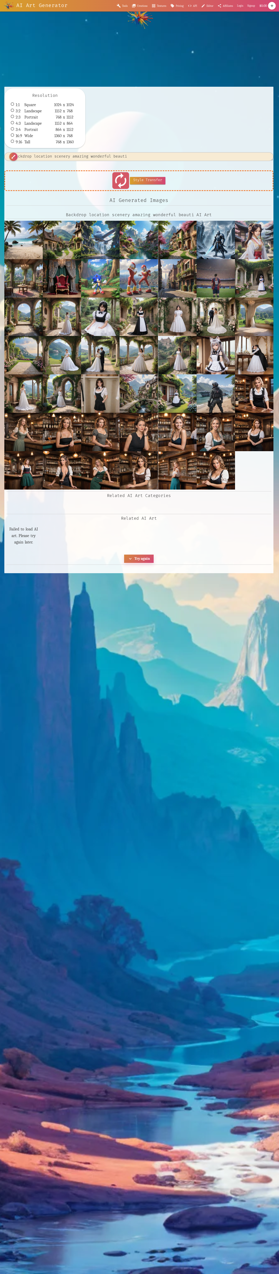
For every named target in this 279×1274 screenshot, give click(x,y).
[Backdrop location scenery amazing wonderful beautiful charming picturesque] (62, 240)
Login (240, 5)
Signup (251, 5)
